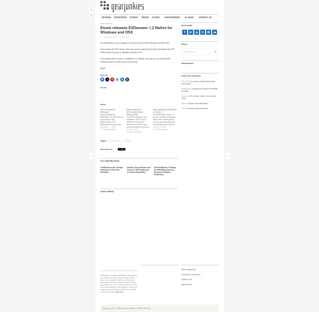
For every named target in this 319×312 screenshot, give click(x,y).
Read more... (120, 292)
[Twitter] (190, 32)
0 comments (124, 37)
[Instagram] (202, 32)
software (127, 141)
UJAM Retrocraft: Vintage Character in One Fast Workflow (111, 169)
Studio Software (106, 23)
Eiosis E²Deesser (114, 141)
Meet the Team (186, 284)
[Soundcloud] (214, 32)
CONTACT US (186, 279)
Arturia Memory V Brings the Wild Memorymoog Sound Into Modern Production (165, 171)
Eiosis (102, 68)
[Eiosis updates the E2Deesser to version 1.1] (166, 119)
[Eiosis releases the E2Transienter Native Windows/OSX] (140, 120)
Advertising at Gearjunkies (190, 274)
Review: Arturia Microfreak (198, 103)
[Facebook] (184, 32)
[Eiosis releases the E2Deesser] (113, 119)
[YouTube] (196, 32)
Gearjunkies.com (108, 308)
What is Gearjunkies (188, 269)
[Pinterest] (208, 32)
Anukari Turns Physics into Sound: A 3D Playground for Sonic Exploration (139, 169)
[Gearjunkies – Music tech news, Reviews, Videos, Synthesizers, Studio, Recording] (122, 6)
